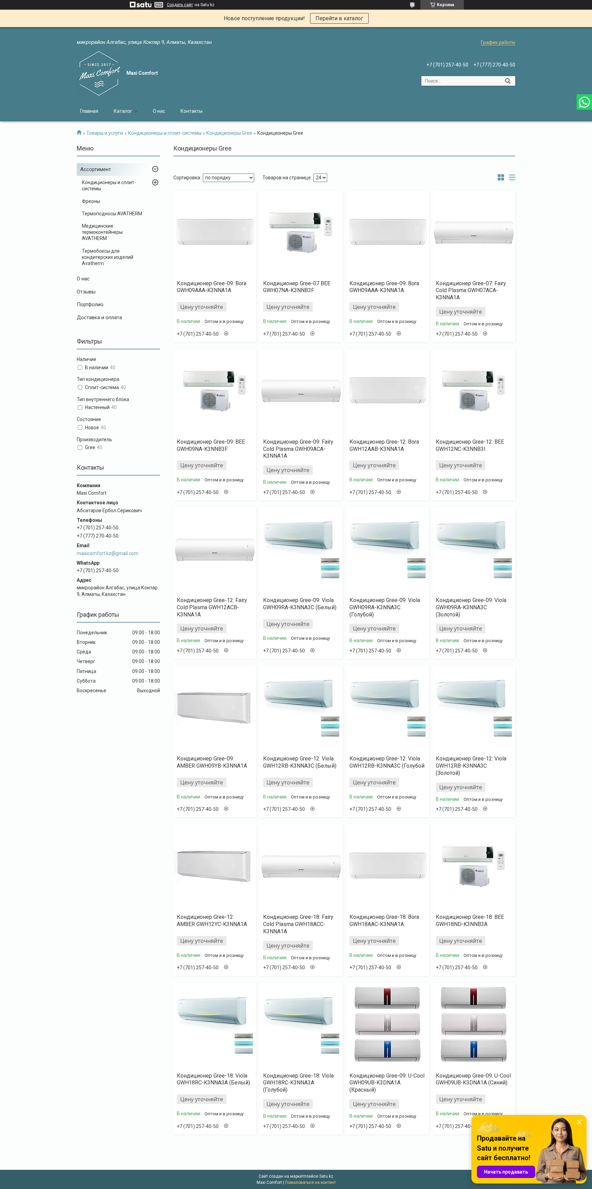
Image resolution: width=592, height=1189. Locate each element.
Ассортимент (95, 169)
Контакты (191, 111)
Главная (89, 111)
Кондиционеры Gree (229, 133)
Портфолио (90, 304)
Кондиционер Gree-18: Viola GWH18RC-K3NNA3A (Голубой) (298, 1082)
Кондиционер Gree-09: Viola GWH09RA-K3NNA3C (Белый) (299, 604)
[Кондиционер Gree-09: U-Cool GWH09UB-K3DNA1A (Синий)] (473, 1025)
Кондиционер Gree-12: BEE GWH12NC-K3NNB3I (470, 445)
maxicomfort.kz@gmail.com (107, 553)
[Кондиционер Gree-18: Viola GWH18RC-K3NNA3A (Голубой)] (301, 1025)
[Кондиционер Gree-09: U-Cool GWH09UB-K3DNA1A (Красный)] (387, 1025)
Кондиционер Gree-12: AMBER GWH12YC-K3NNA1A (212, 920)
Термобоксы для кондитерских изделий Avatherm (107, 257)
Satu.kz (326, 1176)
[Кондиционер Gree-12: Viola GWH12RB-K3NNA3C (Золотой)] (473, 708)
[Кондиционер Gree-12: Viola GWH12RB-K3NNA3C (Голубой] (387, 708)
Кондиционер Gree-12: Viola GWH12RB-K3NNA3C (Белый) (299, 762)
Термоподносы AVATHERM (112, 213)
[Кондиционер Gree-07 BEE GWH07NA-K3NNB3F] (301, 233)
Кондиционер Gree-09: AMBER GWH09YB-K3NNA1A (212, 762)
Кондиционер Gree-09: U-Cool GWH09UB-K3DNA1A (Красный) (386, 1082)
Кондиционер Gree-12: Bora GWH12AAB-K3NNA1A (384, 445)
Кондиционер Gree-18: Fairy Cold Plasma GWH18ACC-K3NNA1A (298, 924)
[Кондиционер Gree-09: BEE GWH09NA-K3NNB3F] (214, 391)
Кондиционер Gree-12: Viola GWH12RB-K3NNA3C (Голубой (386, 762)
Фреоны (91, 201)
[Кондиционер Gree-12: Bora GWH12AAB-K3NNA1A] (387, 391)
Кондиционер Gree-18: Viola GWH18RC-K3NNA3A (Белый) (213, 1079)
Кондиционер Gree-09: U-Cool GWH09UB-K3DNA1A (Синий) (473, 1079)
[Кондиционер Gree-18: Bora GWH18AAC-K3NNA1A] (387, 866)
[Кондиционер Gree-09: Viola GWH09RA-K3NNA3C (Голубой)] (387, 549)
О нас (159, 111)
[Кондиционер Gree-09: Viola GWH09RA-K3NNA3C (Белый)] (301, 549)
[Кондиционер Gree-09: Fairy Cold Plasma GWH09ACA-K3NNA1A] (301, 391)
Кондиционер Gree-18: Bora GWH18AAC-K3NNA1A (384, 920)
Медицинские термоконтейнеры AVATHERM (102, 232)
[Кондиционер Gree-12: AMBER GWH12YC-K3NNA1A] (214, 866)
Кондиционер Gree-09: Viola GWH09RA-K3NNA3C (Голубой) (384, 607)
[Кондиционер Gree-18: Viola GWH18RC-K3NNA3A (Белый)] (214, 1025)
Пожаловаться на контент (310, 1182)
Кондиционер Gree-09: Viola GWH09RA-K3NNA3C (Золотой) (471, 607)
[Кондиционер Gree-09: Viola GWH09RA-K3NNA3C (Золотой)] (473, 549)
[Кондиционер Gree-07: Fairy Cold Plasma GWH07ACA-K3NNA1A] (473, 233)
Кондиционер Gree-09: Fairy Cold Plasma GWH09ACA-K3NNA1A (298, 449)
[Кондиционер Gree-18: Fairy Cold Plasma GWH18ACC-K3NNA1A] (301, 866)
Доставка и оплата (99, 317)
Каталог (123, 111)
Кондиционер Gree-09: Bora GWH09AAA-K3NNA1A (211, 287)
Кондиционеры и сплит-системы (164, 133)
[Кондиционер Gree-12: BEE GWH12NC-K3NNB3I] (473, 391)
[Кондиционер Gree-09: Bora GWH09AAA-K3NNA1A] (214, 233)
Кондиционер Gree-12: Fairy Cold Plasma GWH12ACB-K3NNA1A (212, 607)
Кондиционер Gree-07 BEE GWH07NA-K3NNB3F (296, 287)
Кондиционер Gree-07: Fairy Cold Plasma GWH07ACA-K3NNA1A (471, 290)
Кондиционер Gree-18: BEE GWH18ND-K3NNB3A (470, 920)
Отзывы (86, 292)
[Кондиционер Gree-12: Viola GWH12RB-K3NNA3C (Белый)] (301, 708)
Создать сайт (180, 4)
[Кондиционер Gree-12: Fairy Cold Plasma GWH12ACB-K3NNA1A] (214, 549)
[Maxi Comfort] (99, 73)
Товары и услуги (104, 133)
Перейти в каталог (339, 18)
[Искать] (507, 81)
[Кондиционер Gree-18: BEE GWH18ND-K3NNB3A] (473, 866)
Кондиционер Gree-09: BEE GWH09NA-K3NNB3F (211, 445)
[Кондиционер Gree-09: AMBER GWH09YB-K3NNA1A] (214, 708)
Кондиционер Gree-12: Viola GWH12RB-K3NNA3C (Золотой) (471, 765)
